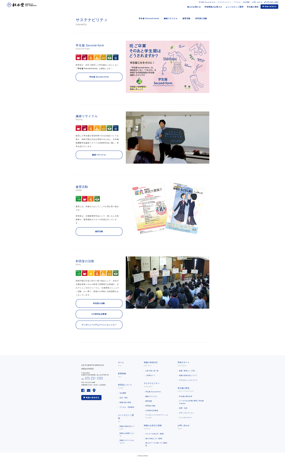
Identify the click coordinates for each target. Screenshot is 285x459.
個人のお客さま (194, 7)
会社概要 (246, 2)
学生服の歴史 (253, 7)
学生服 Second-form (207, 2)
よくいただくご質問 (234, 7)
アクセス (237, 2)
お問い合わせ (258, 2)
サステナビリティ (224, 2)
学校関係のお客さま (213, 7)
